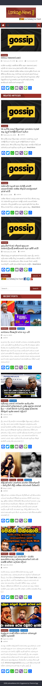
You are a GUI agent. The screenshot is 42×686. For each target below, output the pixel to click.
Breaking (5, 329)
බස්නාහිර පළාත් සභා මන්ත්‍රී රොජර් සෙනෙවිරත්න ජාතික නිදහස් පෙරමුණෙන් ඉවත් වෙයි (19, 189)
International (14, 630)
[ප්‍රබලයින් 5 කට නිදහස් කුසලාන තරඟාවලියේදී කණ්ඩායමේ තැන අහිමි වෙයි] (21, 228)
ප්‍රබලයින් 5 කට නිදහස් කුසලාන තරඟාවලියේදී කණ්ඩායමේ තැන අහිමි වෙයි (19, 247)
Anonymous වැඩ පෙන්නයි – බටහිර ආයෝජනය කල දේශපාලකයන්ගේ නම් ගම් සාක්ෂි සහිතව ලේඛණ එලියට (19, 559)
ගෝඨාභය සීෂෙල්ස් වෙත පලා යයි (15, 332)
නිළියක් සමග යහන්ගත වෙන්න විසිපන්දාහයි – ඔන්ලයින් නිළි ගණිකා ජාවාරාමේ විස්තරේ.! (20, 484)
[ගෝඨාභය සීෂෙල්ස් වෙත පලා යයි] (21, 313)
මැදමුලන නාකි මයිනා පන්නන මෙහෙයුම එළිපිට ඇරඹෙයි (19, 634)
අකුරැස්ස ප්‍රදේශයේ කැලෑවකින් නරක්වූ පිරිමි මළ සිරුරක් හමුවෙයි (37, 276)
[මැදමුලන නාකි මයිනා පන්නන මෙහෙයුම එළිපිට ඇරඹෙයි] (21, 615)
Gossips (4, 55)
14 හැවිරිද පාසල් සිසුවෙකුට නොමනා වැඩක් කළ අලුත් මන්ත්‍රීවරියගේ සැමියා (20, 130)
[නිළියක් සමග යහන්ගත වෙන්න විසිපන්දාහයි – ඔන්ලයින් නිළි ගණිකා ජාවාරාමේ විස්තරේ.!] (21, 464)
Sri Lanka (21, 329)
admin (20, 61)
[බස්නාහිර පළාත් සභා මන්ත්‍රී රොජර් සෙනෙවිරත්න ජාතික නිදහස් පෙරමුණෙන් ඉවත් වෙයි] (21, 168)
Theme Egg (34, 683)
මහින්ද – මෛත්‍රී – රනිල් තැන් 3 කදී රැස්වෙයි (7, 276)
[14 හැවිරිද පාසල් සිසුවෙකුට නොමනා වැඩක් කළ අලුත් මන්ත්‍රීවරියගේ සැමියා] (21, 111)
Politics (20, 480)
